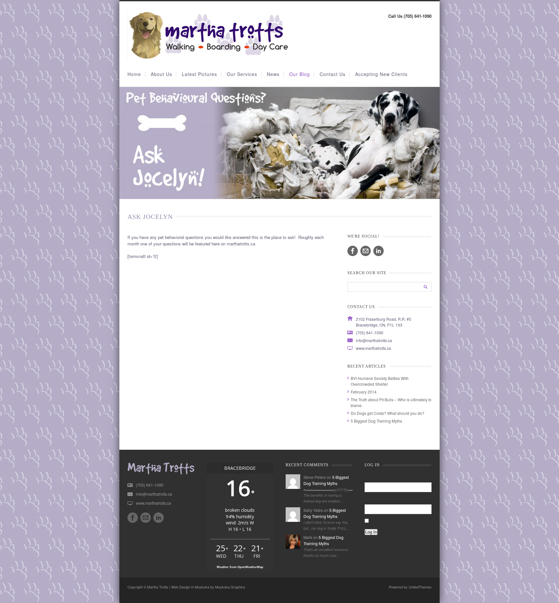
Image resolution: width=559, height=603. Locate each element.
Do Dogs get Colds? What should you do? (387, 413)
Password (373, 499)
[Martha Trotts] (208, 58)
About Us (161, 74)
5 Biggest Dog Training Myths (376, 421)
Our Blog (299, 74)
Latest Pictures (199, 74)
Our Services (242, 74)
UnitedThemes (420, 586)
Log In (371, 532)
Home (134, 74)
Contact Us (332, 74)
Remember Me (384, 521)
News (273, 74)
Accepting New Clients (381, 74)
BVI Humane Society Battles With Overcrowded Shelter (380, 381)
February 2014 (364, 391)
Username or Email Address (389, 477)
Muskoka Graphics (230, 586)
